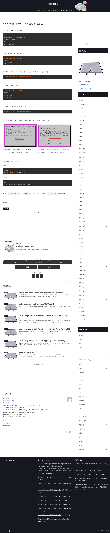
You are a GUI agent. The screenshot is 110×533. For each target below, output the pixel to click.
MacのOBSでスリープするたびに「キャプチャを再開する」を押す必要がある (91, 479)
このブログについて (85, 89)
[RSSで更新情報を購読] (23, 253)
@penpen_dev (85, 84)
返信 (69, 432)
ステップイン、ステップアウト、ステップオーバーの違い (55, 477)
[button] (49, 267)
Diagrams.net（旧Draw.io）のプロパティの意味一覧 (53, 519)
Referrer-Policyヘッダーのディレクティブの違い (89, 470)
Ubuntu (6, 208)
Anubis (40, 521)
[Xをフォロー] (17, 253)
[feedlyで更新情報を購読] (20, 253)
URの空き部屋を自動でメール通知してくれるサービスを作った (91, 465)
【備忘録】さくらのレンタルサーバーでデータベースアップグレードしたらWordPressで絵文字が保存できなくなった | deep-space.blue (55, 471)
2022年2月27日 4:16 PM (9, 400)
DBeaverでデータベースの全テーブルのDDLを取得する (91, 474)
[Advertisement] (37, 226)
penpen (18, 243)
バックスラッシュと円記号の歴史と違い (49, 490)
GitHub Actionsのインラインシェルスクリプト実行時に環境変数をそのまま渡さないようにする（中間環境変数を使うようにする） (91, 487)
